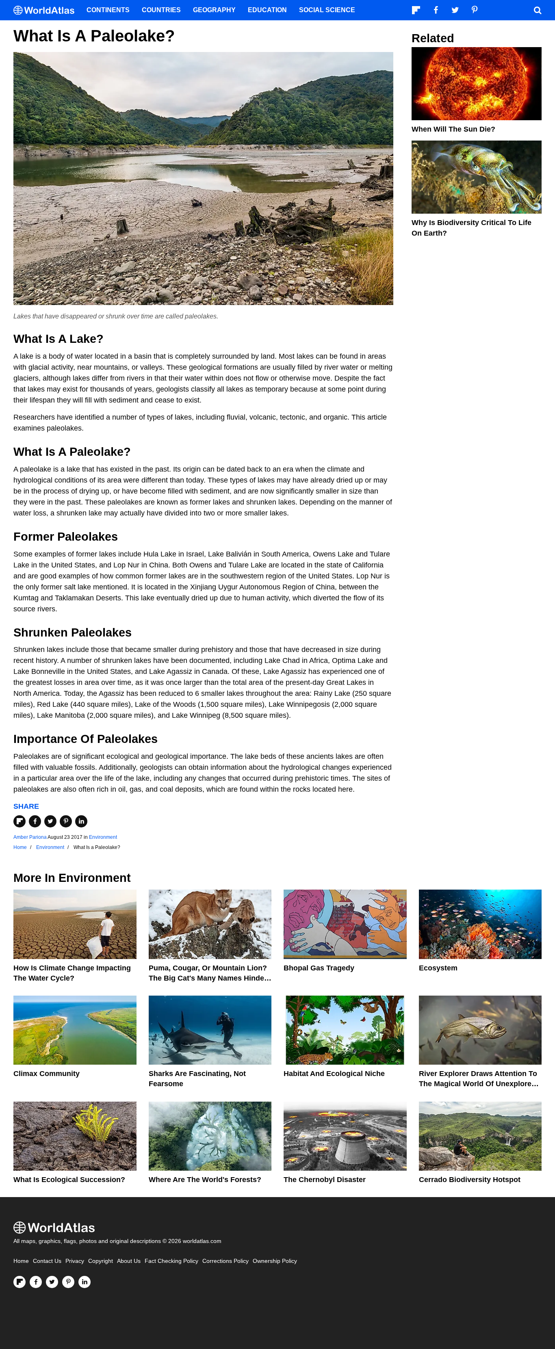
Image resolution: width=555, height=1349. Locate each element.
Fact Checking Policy (171, 1261)
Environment (103, 837)
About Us (129, 1261)
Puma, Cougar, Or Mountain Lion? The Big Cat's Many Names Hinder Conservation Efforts (208, 978)
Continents (108, 9)
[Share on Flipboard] (19, 821)
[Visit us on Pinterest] (68, 1282)
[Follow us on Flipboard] (19, 1282)
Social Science (327, 9)
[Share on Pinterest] (66, 821)
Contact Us (47, 1261)
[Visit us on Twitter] (52, 1282)
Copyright (100, 1261)
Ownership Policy (275, 1261)
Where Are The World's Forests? (205, 1180)
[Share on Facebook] (35, 821)
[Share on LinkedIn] (81, 821)
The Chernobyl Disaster (325, 1180)
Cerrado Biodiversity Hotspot (469, 1180)
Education (267, 9)
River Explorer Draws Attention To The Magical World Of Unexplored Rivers (478, 1084)
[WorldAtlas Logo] (46, 10)
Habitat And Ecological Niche (334, 1074)
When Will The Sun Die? (453, 129)
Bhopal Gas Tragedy (319, 968)
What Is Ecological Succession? (69, 1180)
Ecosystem (438, 968)
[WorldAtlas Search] (537, 10)
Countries (161, 9)
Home (21, 1261)
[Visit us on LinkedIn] (84, 1282)
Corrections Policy (225, 1261)
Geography (214, 9)
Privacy (74, 1261)
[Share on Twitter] (50, 821)
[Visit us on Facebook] (36, 1282)
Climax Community (46, 1074)
